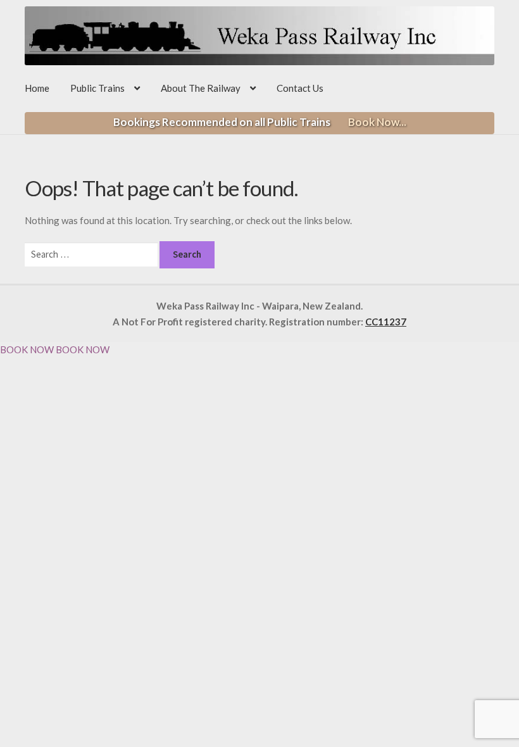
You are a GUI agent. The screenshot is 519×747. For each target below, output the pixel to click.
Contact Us (300, 88)
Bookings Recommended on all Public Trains (259, 122)
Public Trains (97, 88)
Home (37, 88)
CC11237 (385, 321)
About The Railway (201, 88)
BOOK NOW (27, 349)
